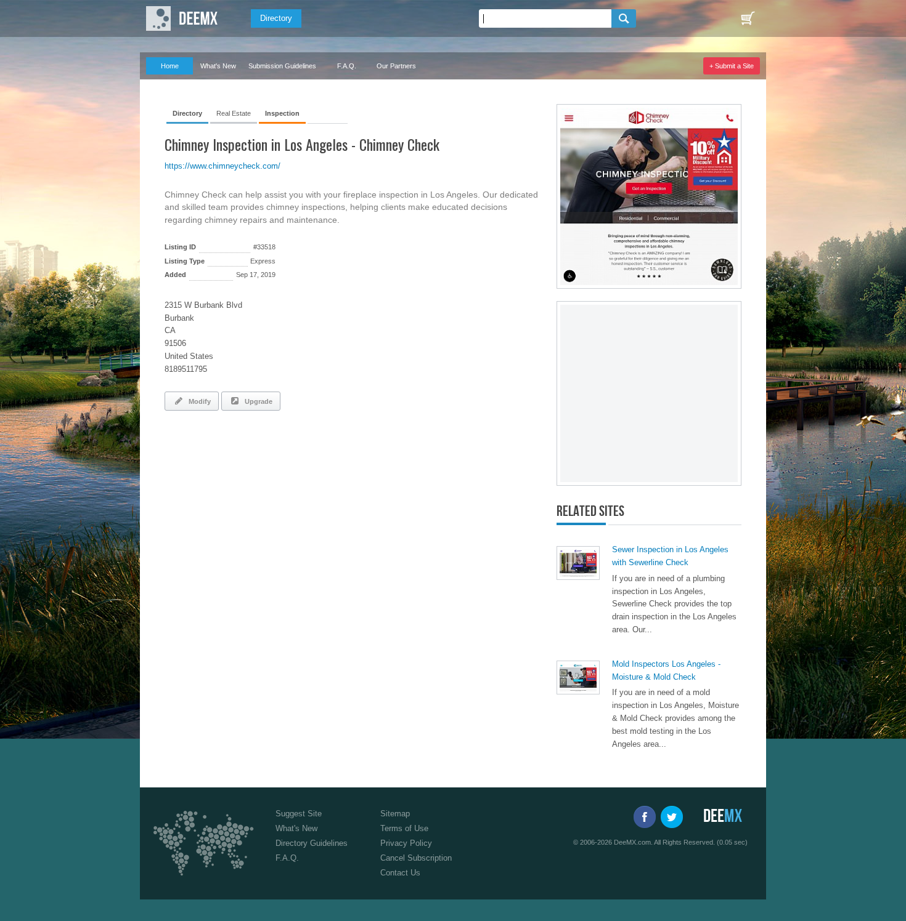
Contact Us (400, 872)
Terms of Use (404, 828)
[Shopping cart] (747, 18)
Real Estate (233, 113)
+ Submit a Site (731, 66)
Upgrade (256, 401)
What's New (218, 66)
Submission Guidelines (282, 66)
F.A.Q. (346, 66)
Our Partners (396, 66)
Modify (198, 401)
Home (170, 66)
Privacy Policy (406, 843)
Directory (276, 18)
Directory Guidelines (311, 843)
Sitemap (395, 813)
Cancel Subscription (416, 858)
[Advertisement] (309, 453)
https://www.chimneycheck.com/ (222, 166)
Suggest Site (298, 813)
